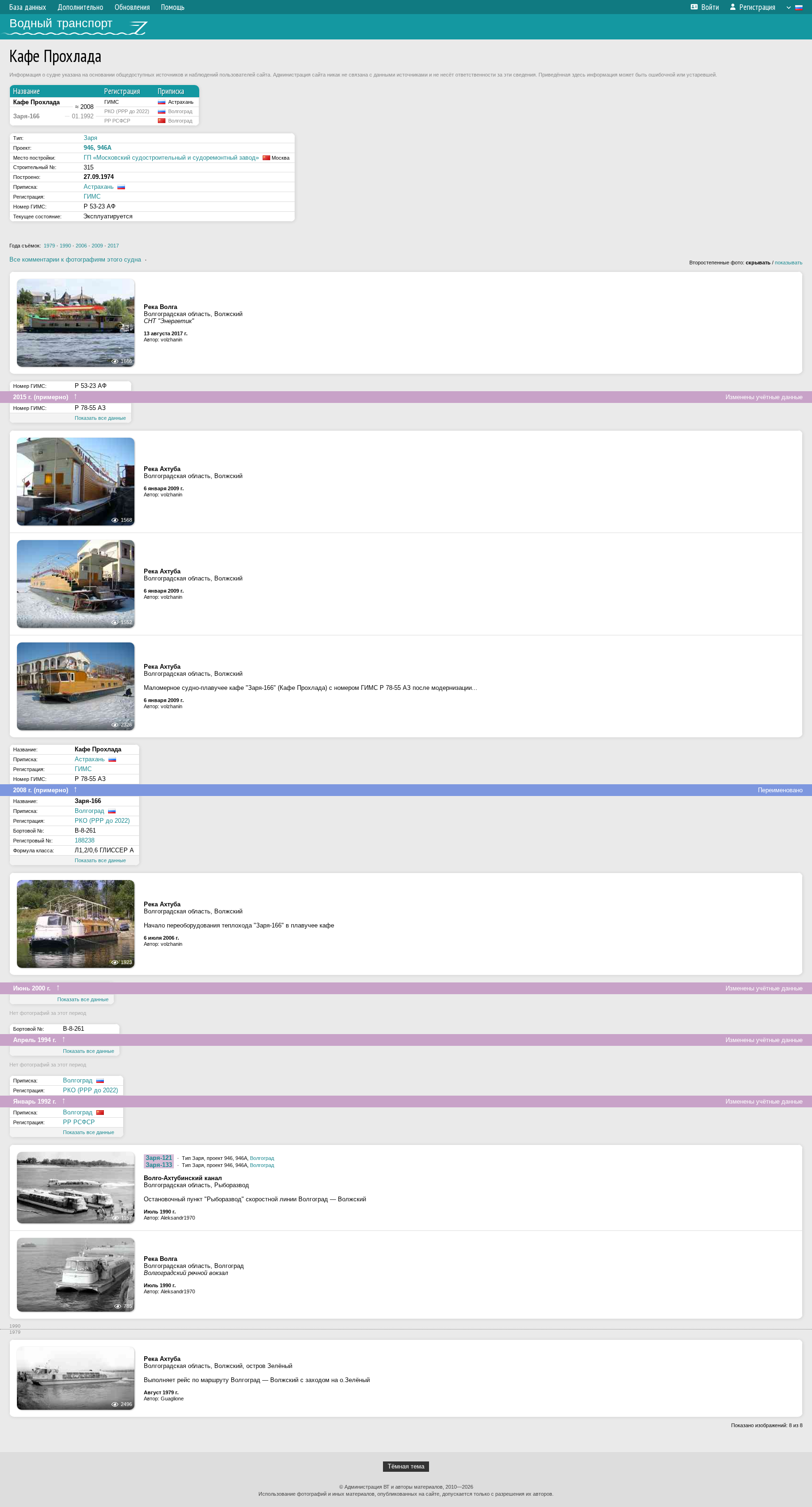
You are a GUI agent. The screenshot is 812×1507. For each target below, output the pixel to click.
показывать (789, 262)
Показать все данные (100, 418)
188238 (84, 840)
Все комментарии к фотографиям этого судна (75, 259)
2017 (113, 245)
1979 (49, 245)
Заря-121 (159, 1157)
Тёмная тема (406, 1466)
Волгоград (89, 810)
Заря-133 (159, 1164)
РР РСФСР (79, 1122)
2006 (81, 245)
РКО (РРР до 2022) (102, 820)
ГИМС (92, 196)
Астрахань (99, 186)
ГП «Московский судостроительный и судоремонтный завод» (171, 157)
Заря (90, 137)
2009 (97, 245)
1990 (65, 245)
